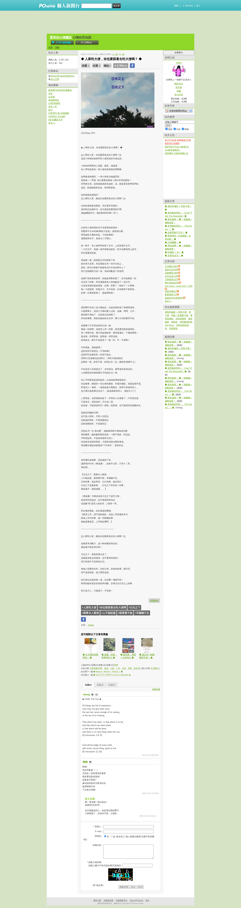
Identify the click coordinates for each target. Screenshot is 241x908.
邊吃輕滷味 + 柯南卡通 (176, 312)
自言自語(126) (171, 276)
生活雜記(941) (171, 266)
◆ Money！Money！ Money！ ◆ (108, 671)
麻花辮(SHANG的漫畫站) (60, 90)
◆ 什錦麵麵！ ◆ (173, 242)
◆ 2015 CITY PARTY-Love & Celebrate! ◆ (112, 675)
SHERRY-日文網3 (56, 116)
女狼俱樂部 (180, 318)
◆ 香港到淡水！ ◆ (174, 255)
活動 (57, 47)
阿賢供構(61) (171, 291)
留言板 (179, 87)
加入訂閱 (55, 79)
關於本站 (178, 84)
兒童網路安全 (121, 900)
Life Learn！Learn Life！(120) (178, 286)
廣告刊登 (97, 900)
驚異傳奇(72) (171, 294)
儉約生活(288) (171, 269)
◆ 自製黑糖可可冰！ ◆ (176, 232)
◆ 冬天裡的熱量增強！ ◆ (90, 656)
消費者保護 (108, 900)
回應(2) (88, 685)
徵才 (148, 900)
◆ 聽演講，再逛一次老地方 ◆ (128, 656)
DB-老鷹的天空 (55, 120)
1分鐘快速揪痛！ (173, 150)
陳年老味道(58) (172, 283)
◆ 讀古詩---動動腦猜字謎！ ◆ (147, 656)
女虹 (50, 93)
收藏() (112, 684)
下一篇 (121, 54)
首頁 (50, 47)
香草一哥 (52, 106)
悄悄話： (99, 836)
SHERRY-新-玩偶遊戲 (58, 113)
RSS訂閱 (55, 76)
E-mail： (99, 831)
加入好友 (178, 94)
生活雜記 (155, 668)
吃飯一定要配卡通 (179, 315)
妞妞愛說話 (53, 100)
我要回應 (156, 689)
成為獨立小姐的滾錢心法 (176, 153)
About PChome (136, 900)
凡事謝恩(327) (171, 279)
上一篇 (115, 54)
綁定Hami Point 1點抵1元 (177, 146)
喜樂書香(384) (171, 273)
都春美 (174, 322)
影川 (50, 110)
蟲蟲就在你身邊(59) (174, 298)
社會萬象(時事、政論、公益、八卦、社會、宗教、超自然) (115, 668)
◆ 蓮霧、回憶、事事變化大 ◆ (109, 656)
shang (90, 625)
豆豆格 (51, 97)
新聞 (176, 6)
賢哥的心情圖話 (61, 37)
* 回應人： (98, 826)
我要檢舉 (154, 600)
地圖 (179, 91)
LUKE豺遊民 (54, 103)
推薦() (100, 684)
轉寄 (116, 665)
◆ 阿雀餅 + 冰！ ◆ (174, 252)
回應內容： (98, 845)
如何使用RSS (67, 76)
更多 (168, 301)
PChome (189, 6)
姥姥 (85, 761)
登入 (198, 6)
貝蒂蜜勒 (173, 328)
